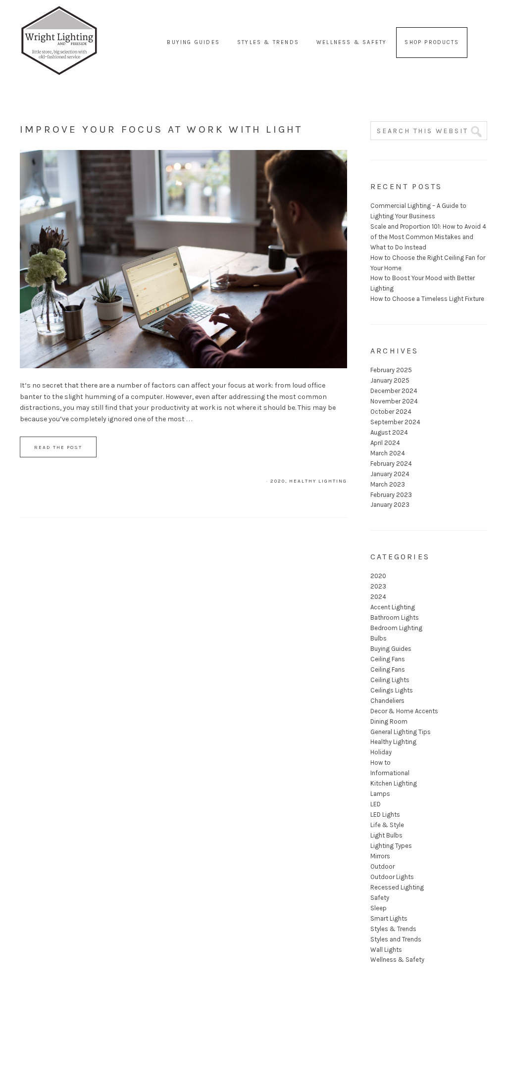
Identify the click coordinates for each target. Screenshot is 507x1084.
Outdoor (382, 866)
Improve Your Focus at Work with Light (161, 129)
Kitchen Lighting (393, 783)
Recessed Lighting (397, 887)
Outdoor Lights (392, 877)
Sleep (378, 908)
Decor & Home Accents (404, 711)
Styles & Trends (393, 929)
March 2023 (387, 484)
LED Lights (385, 814)
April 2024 (385, 442)
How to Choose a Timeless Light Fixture (427, 298)
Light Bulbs (386, 835)
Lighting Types (391, 845)
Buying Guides (390, 648)
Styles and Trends (395, 939)
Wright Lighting (59, 20)
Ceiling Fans (387, 659)
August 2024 (389, 432)
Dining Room (388, 721)
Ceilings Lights (391, 690)
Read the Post (58, 447)
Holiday (381, 752)
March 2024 (387, 453)
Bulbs (378, 638)
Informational (389, 773)
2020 (277, 481)
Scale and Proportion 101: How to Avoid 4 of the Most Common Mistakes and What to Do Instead (428, 237)
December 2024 (393, 390)
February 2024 (391, 463)
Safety (379, 897)
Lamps (380, 793)
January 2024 (389, 474)
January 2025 (389, 380)
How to (380, 762)
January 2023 (389, 504)
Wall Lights (386, 949)
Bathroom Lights (394, 617)
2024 (378, 596)
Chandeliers (387, 700)
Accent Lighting (392, 607)
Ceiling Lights (389, 680)
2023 (378, 586)
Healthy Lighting (318, 481)
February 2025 (391, 370)
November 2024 (394, 401)
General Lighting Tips (400, 732)
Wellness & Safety (397, 959)
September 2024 (395, 422)
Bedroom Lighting (396, 628)
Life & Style (387, 825)
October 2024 (390, 411)
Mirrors (380, 856)
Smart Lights (388, 918)
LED (375, 804)
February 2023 (391, 494)
